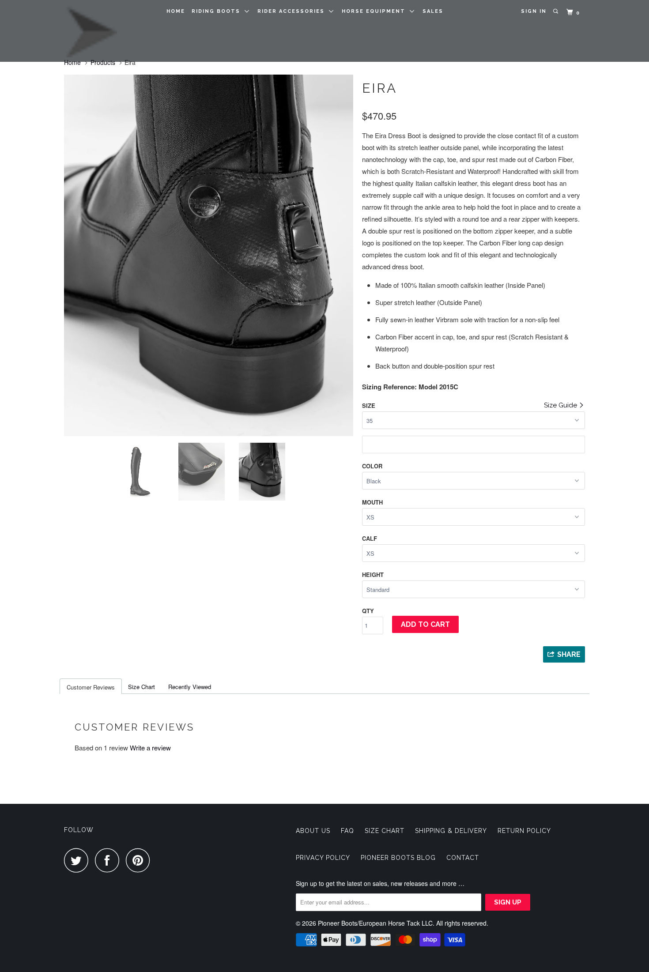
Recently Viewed (189, 686)
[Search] (556, 11)
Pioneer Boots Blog (398, 857)
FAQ (347, 830)
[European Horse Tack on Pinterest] (140, 860)
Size (368, 405)
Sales (433, 11)
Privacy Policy (323, 857)
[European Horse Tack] (109, 31)
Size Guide (561, 405)
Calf (369, 538)
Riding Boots (218, 11)
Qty (368, 611)
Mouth (372, 502)
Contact (462, 857)
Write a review (150, 747)
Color (372, 466)
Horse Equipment (376, 11)
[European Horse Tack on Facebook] (109, 860)
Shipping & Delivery (451, 830)
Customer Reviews (91, 687)
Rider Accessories (293, 11)
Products (103, 62)
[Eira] (161, 255)
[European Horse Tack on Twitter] (78, 860)
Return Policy (524, 830)
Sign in (534, 11)
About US (313, 830)
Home (175, 11)
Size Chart (141, 686)
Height (373, 574)
